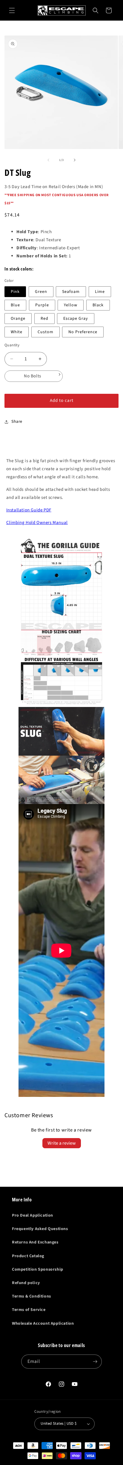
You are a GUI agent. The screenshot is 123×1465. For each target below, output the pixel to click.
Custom (45, 332)
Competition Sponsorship (37, 1269)
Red (44, 319)
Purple (42, 305)
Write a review (61, 1143)
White (16, 332)
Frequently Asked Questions (40, 1229)
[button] (12, 10)
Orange (18, 319)
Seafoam (71, 292)
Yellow (70, 305)
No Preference (82, 332)
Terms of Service (29, 1310)
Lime (100, 292)
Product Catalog (28, 1256)
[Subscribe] (95, 1362)
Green (41, 292)
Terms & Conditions (31, 1296)
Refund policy (26, 1283)
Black (98, 305)
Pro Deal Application (32, 1215)
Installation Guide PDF (28, 510)
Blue (15, 305)
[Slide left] (48, 160)
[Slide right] (74, 160)
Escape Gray (75, 319)
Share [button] (16, 422)
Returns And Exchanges (35, 1242)
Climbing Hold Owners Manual (37, 522)
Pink (15, 292)
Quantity (11, 345)
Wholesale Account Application (43, 1323)
